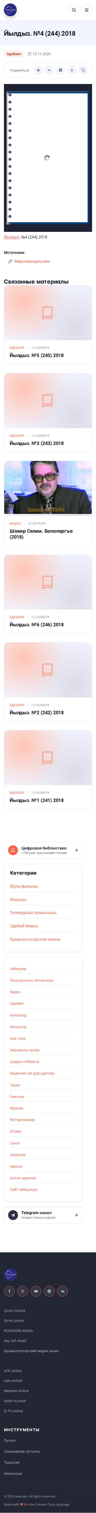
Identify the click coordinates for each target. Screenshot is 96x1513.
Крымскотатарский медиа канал (31, 1350)
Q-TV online (13, 1411)
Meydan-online (16, 1390)
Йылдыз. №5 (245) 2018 (37, 355)
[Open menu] (86, 9)
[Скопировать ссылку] (83, 70)
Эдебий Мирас (24, 926)
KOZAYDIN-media (18, 1330)
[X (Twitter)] (72, 70)
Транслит (12, 1462)
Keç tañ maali (15, 1340)
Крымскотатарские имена (35, 939)
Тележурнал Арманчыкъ (33, 912)
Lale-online (13, 1380)
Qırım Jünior (14, 1320)
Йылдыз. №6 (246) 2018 (37, 625)
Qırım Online (14, 1310)
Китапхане (13, 1474)
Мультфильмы (24, 886)
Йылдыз (11, 237)
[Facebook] (60, 70)
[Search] (73, 9)
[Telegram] (38, 70)
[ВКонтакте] (49, 70)
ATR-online (13, 1370)
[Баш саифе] (10, 9)
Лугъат (10, 1441)
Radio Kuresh (15, 1400)
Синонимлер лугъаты (22, 1451)
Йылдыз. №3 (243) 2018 (37, 443)
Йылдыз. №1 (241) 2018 (37, 800)
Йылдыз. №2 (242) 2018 (37, 712)
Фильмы (18, 899)
